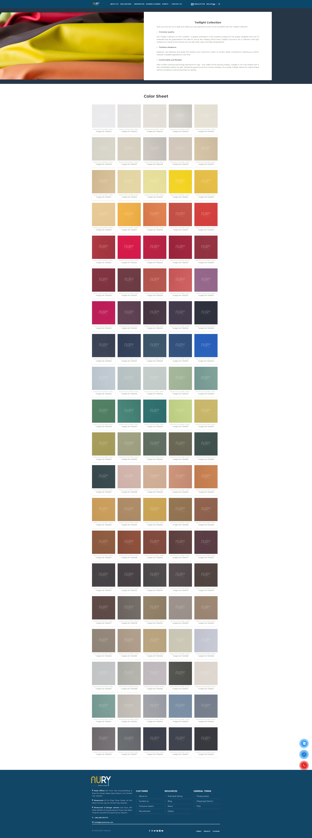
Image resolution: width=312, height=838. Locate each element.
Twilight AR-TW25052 (104, 459)
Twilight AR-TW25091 (206, 689)
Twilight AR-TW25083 (129, 656)
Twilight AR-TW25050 (180, 426)
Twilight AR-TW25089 (155, 689)
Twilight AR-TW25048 (104, 426)
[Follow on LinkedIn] (160, 831)
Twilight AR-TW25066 (206, 525)
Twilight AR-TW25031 (206, 295)
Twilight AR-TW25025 (206, 263)
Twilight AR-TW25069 (155, 558)
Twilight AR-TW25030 (104, 328)
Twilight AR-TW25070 (180, 558)
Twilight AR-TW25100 (206, 754)
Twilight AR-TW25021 (103, 263)
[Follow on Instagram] (152, 831)
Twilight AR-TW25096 (104, 754)
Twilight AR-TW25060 (180, 492)
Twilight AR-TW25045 (180, 394)
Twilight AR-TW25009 (180, 164)
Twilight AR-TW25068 (129, 558)
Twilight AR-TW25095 (206, 721)
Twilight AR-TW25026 (104, 295)
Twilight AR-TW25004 (180, 131)
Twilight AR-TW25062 (104, 525)
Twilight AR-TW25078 (129, 623)
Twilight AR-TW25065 (180, 525)
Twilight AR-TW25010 (206, 164)
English (209, 4)
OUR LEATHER (125, 4)
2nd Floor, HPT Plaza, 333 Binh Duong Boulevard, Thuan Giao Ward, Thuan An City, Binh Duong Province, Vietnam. (112, 810)
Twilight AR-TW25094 (180, 721)
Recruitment (144, 811)
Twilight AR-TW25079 (155, 623)
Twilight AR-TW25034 (180, 328)
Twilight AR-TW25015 (206, 197)
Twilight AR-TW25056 (206, 459)
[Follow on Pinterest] (157, 831)
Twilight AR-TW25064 (129, 525)
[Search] (219, 4)
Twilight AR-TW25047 (129, 426)
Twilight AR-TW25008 (155, 164)
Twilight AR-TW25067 (104, 558)
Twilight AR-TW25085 (180, 656)
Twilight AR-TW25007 (129, 164)
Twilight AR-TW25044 (155, 394)
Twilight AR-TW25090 (180, 689)
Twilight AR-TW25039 (180, 361)
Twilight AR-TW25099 (180, 754)
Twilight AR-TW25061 (206, 492)
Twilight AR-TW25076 (206, 590)
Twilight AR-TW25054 (155, 459)
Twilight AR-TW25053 (129, 459)
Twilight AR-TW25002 (129, 131)
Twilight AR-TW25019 (180, 230)
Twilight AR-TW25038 (155, 361)
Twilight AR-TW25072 (104, 590)
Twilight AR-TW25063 (155, 525)
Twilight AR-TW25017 (129, 230)
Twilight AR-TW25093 (155, 721)
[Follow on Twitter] (155, 831)
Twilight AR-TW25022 (129, 263)
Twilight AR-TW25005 (206, 131)
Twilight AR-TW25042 (104, 394)
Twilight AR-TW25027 (129, 295)
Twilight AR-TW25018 (155, 230)
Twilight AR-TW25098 (155, 754)
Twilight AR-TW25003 (155, 131)
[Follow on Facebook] (150, 831)
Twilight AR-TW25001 (104, 131)
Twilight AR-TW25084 (155, 656)
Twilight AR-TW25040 (206, 361)
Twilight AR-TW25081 (206, 623)
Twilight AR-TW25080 (180, 623)
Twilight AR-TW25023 (155, 263)
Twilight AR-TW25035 (206, 328)
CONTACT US (177, 4)
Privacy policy (203, 796)
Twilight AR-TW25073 (129, 590)
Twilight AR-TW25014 (180, 197)
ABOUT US (114, 4)
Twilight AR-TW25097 (129, 754)
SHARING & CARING (153, 4)
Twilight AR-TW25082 (104, 656)
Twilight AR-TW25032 (129, 328)
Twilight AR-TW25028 (155, 295)
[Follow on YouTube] (162, 831)
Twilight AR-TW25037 (129, 361)
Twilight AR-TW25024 (180, 263)
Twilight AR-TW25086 (206, 656)
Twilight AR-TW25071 (206, 558)
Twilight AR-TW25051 (206, 426)
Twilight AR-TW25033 (155, 328)
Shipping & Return (205, 801)
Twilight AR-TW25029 (180, 295)
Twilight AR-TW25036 (104, 361)
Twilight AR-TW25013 (155, 197)
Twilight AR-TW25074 (155, 590)
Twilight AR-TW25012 (129, 197)
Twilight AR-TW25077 (104, 623)
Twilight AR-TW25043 (129, 394)
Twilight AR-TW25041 (103, 721)
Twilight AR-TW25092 (129, 721)
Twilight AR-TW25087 (104, 689)
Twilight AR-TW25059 (155, 492)
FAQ (198, 806)
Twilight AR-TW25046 (206, 394)
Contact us (143, 801)
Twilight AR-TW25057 (104, 492)
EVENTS (165, 4)
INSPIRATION (139, 4)
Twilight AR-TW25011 (103, 197)
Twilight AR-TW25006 (104, 164)
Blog (170, 801)
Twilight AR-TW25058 (129, 492)
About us (143, 796)
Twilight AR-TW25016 (103, 230)
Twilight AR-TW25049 (155, 426)
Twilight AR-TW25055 (180, 459)
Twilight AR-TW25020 (206, 230)
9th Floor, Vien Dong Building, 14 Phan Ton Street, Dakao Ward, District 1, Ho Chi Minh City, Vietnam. (112, 793)
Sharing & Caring (175, 796)
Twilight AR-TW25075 (180, 590)
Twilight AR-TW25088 (129, 689)
